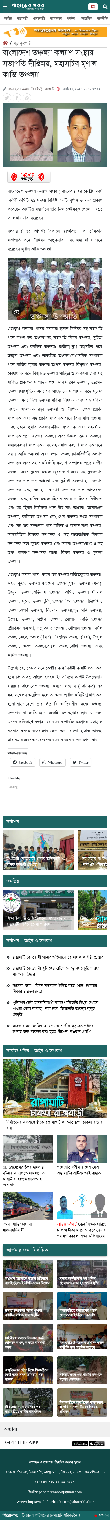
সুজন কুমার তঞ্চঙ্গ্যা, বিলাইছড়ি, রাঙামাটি (31, 89)
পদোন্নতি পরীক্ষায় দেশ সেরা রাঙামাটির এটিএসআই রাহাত (79, 1170)
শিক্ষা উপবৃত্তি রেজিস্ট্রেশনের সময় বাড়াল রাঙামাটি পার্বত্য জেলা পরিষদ (36, 921)
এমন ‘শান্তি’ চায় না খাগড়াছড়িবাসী (17, 1227)
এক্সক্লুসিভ (86, 18)
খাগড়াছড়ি (39, 18)
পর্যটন (71, 18)
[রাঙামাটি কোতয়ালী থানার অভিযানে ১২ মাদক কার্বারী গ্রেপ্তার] (38, 850)
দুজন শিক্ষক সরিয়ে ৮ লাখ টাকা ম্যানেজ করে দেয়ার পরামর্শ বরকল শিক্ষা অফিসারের (82, 1230)
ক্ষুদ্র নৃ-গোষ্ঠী (22, 43)
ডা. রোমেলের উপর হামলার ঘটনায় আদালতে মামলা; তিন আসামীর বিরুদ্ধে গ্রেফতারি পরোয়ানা (25, 1176)
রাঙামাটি (22, 18)
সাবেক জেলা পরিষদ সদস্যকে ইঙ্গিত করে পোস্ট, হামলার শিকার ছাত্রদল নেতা (55, 989)
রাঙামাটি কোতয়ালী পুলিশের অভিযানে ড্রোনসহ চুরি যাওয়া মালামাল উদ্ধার (56, 971)
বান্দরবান (56, 18)
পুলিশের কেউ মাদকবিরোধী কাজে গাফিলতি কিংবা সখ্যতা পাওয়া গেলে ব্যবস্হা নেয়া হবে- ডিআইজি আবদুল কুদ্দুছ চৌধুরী (55, 1009)
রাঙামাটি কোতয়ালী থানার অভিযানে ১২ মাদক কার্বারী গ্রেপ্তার (35, 861)
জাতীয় (8, 18)
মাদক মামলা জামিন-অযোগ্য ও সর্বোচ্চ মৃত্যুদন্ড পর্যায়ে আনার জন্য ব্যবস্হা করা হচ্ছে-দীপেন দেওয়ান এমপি (53, 1029)
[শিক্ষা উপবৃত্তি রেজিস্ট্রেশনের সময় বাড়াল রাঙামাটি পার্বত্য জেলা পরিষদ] (38, 910)
